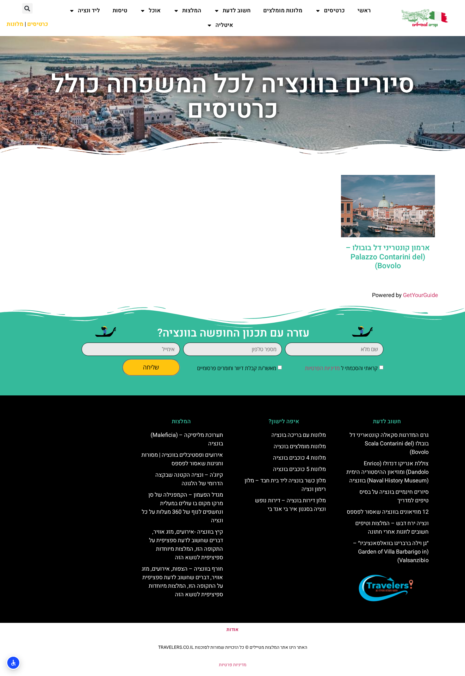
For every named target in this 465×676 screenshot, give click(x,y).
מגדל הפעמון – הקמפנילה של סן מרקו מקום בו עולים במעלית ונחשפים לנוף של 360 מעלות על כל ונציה (182, 508)
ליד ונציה (89, 10)
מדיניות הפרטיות (322, 368)
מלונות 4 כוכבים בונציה (299, 458)
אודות (232, 629)
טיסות (120, 10)
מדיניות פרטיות (232, 664)
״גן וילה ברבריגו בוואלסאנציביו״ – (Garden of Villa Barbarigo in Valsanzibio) (391, 552)
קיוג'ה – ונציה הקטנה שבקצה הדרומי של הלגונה (189, 479)
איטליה (224, 25)
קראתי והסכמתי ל (341, 368)
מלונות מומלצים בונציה (300, 446)
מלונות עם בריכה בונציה (298, 435)
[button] (27, 8)
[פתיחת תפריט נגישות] (13, 663)
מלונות (15, 24)
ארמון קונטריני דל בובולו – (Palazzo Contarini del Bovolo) (388, 257)
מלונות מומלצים (282, 10)
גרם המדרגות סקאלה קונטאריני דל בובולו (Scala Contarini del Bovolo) (389, 443)
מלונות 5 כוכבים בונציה (299, 469)
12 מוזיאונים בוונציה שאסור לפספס (388, 512)
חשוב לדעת (237, 10)
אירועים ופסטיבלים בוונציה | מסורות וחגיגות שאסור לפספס (182, 459)
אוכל (155, 10)
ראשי (364, 10)
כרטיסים (334, 10)
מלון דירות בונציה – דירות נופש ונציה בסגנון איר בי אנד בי (290, 504)
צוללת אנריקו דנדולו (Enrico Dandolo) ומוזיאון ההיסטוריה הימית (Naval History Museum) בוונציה (387, 472)
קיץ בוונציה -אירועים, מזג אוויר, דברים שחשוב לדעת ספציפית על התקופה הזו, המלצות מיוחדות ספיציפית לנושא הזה (186, 545)
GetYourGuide (420, 295)
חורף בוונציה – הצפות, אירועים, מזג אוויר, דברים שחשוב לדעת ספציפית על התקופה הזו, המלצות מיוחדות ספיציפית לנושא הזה (182, 582)
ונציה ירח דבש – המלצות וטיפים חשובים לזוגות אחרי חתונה (392, 527)
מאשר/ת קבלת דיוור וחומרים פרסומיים (236, 368)
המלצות (191, 10)
